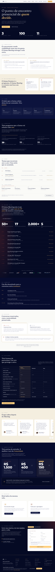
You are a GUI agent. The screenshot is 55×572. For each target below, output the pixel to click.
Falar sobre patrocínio (34, 512)
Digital (36, 1)
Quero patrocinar (5, 26)
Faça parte (50, 1)
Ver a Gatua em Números (7, 218)
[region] (27, 382)
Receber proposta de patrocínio (8, 403)
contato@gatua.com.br (49, 563)
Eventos (33, 1)
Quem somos (40, 1)
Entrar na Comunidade (45, 481)
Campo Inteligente (28, 562)
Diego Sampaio (41, 432)
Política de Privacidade (34, 542)
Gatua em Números (38, 562)
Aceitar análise (39, 568)
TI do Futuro (27, 560)
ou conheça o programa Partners (35, 514)
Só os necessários (32, 568)
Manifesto (36, 565)
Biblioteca (45, 1)
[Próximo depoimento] (52, 438)
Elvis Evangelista (8, 430)
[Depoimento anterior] (50, 438)
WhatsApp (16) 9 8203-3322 (49, 561)
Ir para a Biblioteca (48, 195)
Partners (29, 1)
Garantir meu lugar (40, 546)
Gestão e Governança (28, 565)
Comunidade (25, 1)
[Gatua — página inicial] (5, 1)
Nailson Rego (24, 431)
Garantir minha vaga (14, 26)
